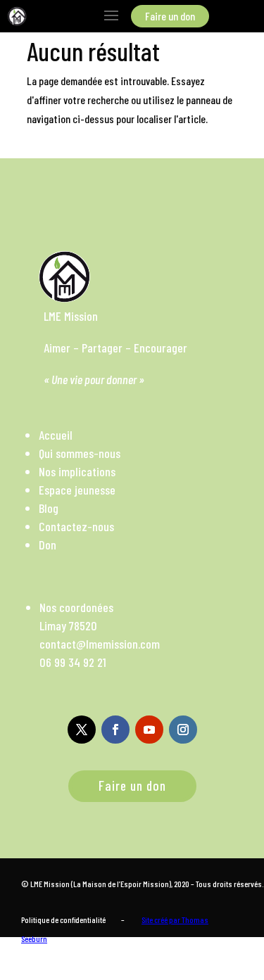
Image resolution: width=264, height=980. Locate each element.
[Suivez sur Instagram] (183, 729)
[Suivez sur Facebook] (115, 729)
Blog (48, 508)
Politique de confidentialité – (73, 919)
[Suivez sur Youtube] (149, 729)
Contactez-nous (76, 526)
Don (47, 544)
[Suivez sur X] (82, 729)
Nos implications (77, 471)
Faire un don (132, 785)
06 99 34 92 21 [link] (72, 662)
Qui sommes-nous (79, 453)
